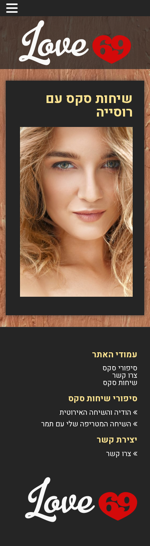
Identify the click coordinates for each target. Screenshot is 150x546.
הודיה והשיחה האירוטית (95, 412)
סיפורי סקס (119, 368)
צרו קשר (124, 375)
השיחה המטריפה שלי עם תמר (86, 424)
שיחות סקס (120, 382)
